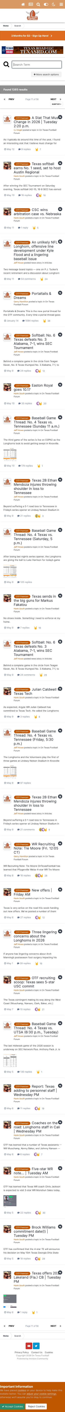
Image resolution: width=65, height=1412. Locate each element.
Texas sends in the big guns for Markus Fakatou (35, 600)
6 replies (25, 1154)
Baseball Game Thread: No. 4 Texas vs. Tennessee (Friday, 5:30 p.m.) (35, 737)
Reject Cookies (36, 1406)
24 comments (27, 674)
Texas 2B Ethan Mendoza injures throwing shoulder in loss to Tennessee (35, 486)
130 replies (26, 1071)
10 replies (25, 1009)
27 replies (25, 917)
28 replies (25, 963)
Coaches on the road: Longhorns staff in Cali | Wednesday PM (37, 1127)
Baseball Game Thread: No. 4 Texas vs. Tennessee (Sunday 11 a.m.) (36, 422)
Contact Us (36, 1352)
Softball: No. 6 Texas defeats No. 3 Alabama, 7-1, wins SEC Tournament (34, 341)
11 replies (25, 1108)
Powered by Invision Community (32, 1358)
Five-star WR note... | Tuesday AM (33, 1171)
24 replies (25, 370)
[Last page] (60, 99)
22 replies (25, 1212)
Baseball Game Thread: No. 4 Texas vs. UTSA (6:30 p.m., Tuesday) (36, 1028)
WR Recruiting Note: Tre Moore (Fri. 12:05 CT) (36, 848)
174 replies (27, 465)
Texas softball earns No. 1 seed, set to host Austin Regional (37, 168)
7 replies (24, 627)
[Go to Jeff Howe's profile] (7, 244)
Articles (48, 263)
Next (53, 99)
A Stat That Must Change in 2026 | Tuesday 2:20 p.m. (36, 122)
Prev (11, 99)
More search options (47, 74)
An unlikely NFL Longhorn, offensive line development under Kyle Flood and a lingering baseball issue (36, 250)
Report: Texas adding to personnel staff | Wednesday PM (35, 1090)
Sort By (56, 104)
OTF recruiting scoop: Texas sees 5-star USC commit (34, 982)
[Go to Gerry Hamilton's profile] (7, 295)
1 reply (24, 227)
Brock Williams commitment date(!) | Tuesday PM (34, 1231)
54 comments (28, 278)
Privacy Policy (22, 1352)
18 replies (26, 195)
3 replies (25, 716)
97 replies (25, 782)
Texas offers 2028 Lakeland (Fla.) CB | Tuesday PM (37, 1277)
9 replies (26, 149)
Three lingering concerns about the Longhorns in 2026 (35, 936)
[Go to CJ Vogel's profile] (7, 119)
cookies (22, 1390)
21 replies (25, 515)
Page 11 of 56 (32, 99)
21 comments (27, 829)
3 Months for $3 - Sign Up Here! (30, 35)
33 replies (26, 403)
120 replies (26, 582)
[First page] (4, 99)
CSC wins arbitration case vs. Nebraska (37, 212)
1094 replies (31, 320)
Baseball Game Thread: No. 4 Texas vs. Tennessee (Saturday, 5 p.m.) (35, 537)
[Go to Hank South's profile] (7, 165)
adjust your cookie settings (41, 1393)
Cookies (49, 1352)
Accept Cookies (13, 1406)
